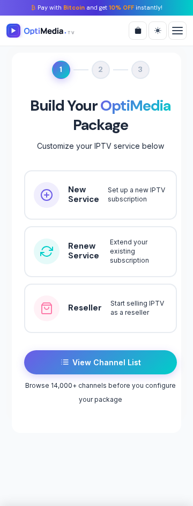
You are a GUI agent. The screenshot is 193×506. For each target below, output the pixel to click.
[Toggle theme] (158, 30)
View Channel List (106, 362)
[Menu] (177, 30)
